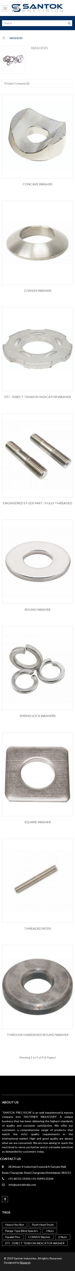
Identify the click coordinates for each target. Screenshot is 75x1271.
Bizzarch (25, 1262)
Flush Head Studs (43, 1224)
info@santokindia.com (22, 1184)
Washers (16, 38)
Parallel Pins (12, 1237)
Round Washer (37, 609)
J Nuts (50, 1230)
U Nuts (62, 1237)
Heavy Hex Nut (14, 1224)
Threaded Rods (37, 928)
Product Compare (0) (17, 83)
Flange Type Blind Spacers (21, 1230)
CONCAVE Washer (37, 184)
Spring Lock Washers (38, 716)
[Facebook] (5, 1199)
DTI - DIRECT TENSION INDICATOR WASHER (37, 397)
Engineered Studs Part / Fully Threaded (37, 503)
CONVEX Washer (37, 290)
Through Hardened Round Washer (37, 1035)
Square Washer (37, 822)
